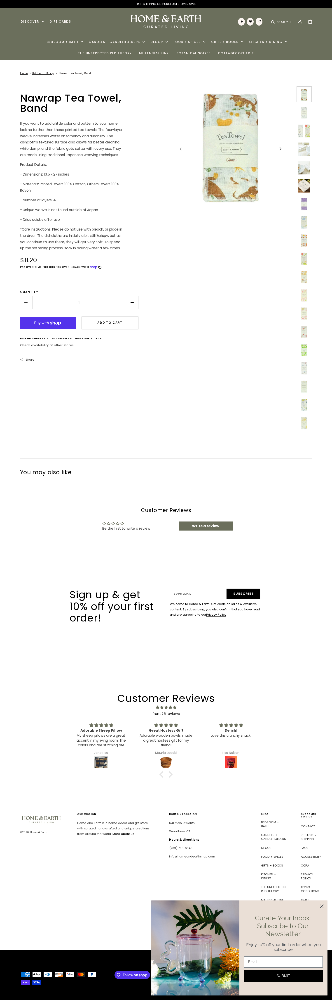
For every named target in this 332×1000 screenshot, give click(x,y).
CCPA (305, 865)
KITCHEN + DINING (268, 876)
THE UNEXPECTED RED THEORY (273, 889)
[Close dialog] (322, 906)
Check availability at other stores (47, 345)
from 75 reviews (166, 713)
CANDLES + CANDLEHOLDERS (273, 837)
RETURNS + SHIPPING (308, 837)
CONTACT (308, 826)
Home (24, 73)
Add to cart (109, 323)
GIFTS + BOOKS (272, 865)
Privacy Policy (216, 614)
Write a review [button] (205, 526)
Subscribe (243, 594)
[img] (166, 707)
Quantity (29, 292)
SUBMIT (283, 976)
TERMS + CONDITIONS (310, 889)
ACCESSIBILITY (311, 857)
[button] (281, 21)
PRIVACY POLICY (307, 876)
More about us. (123, 834)
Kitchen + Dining (43, 73)
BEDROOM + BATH (270, 824)
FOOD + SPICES (272, 857)
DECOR (266, 848)
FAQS (305, 848)
